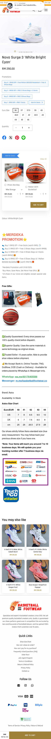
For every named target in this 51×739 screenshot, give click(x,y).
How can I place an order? (25, 645)
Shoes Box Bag (13, 185)
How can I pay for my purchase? (25, 648)
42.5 (36, 115)
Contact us (25, 671)
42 (29, 115)
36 (16, 110)
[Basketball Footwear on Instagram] (25, 687)
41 (23, 115)
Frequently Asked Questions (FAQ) (25, 652)
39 (35, 110)
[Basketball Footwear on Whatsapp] (32, 687)
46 (28, 119)
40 (41, 110)
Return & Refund (37, 726)
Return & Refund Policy (26, 664)
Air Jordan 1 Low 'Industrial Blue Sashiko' (26, 5)
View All (43, 159)
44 (16, 119)
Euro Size (5, 110)
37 (22, 110)
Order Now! (25, 655)
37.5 (28, 110)
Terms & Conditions (25, 661)
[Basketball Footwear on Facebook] (19, 687)
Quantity (5, 126)
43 (43, 115)
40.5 (16, 115)
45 (22, 119)
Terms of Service (14, 726)
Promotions (6, 77)
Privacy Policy (25, 668)
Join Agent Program (25, 658)
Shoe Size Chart (25, 642)
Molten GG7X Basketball (33, 188)
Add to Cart (38, 205)
